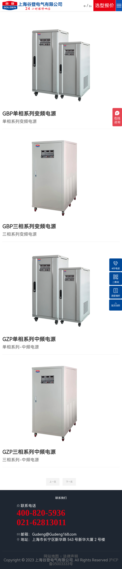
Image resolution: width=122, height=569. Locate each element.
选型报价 (115, 296)
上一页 (52, 482)
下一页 (69, 482)
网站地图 (51, 556)
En (90, 6)
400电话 (116, 268)
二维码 (115, 282)
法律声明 (70, 556)
